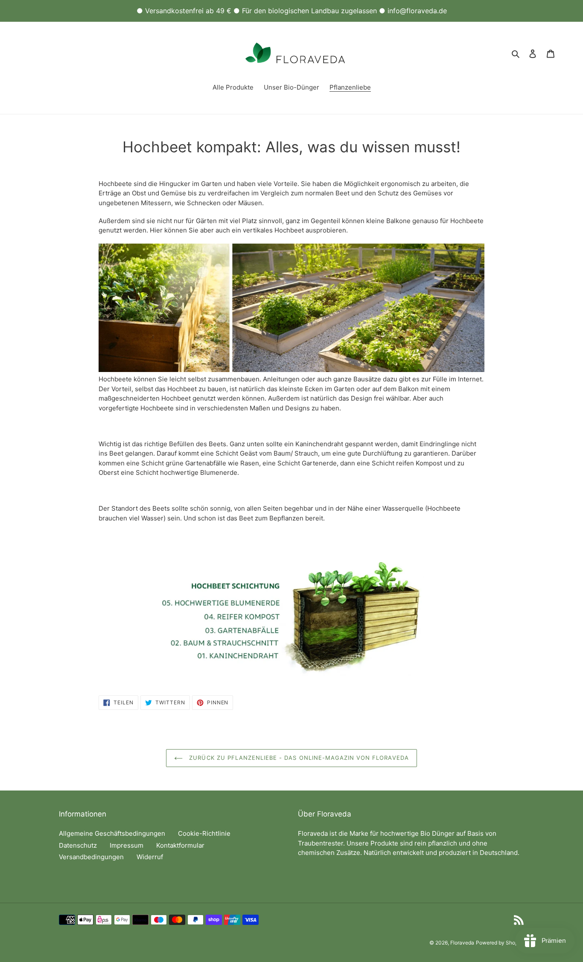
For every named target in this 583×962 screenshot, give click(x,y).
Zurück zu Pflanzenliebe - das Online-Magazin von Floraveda (297, 757)
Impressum (126, 845)
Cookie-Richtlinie (204, 833)
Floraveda (462, 942)
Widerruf (150, 857)
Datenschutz (78, 845)
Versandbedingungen (91, 857)
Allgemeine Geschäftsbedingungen (112, 833)
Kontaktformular (180, 845)
